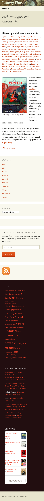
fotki (12, 317)
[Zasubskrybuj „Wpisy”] (6, 271)
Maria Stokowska (35, 54)
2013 (7, 297)
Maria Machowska (22, 54)
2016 (21, 298)
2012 (19, 293)
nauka (17, 336)
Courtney (7, 310)
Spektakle (22, 37)
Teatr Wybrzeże (11, 357)
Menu (4, 8)
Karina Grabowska (19, 49)
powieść (10, 343)
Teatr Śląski (6, 69)
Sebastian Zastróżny (28, 66)
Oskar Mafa (29, 56)
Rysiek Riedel (28, 61)
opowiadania (10, 339)
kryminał (11, 331)
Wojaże (4, 190)
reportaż (10, 348)
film (7, 317)
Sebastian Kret (25, 64)
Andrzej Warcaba (8, 42)
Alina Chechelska (32, 39)
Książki (4, 172)
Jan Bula (23, 47)
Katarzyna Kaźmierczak (17, 327)
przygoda (21, 343)
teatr (38, 66)
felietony (20, 313)
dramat (18, 310)
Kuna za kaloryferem (12, 443)
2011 (13, 293)
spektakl (32, 89)
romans (17, 348)
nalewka (10, 335)
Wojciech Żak (29, 69)
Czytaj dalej (8, 142)
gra (17, 320)
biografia (9, 306)
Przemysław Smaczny (27, 59)
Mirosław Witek (7, 56)
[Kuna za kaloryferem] (23, 444)
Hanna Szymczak (10, 324)
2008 (19, 290)
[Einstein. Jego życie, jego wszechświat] (23, 462)
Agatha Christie (9, 301)
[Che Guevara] (23, 453)
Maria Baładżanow (8, 54)
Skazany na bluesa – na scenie (20, 33)
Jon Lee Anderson (11, 453)
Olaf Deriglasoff (19, 56)
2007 (16, 290)
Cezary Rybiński (19, 307)
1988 (6, 290)
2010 (7, 293)
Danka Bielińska (17, 71)
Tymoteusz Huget (17, 69)
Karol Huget (31, 49)
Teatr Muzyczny (10, 355)
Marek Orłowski (35, 52)
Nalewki (5, 179)
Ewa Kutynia (19, 44)
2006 (12, 290)
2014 (12, 297)
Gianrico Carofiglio (10, 320)
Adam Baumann (35, 37)
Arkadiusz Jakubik (21, 42)
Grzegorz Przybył (13, 47)
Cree (30, 42)
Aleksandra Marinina (11, 303)
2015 (17, 298)
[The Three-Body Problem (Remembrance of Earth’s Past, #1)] (23, 436)
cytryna (13, 310)
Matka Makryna (10, 469)
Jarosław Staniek (33, 47)
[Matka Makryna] (23, 471)
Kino (3, 168)
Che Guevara (9, 451)
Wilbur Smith (22, 358)
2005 (9, 290)
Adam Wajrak (10, 445)
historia (20, 323)
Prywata (5, 183)
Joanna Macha (7, 49)
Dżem (12, 44)
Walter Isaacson (11, 465)
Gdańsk (19, 317)
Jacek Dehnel (10, 471)
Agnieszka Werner (19, 39)
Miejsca (5, 175)
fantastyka (11, 313)
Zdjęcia (4, 197)
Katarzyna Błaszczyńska (10, 52)
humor (7, 327)
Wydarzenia (6, 194)
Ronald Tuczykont (16, 61)
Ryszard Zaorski (13, 64)
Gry (3, 164)
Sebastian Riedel (14, 66)
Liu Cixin (9, 438)
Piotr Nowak (15, 59)
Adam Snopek (7, 39)
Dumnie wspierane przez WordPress (15, 496)
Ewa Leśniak (28, 44)
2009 (23, 290)
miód (19, 332)
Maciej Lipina (24, 52)
